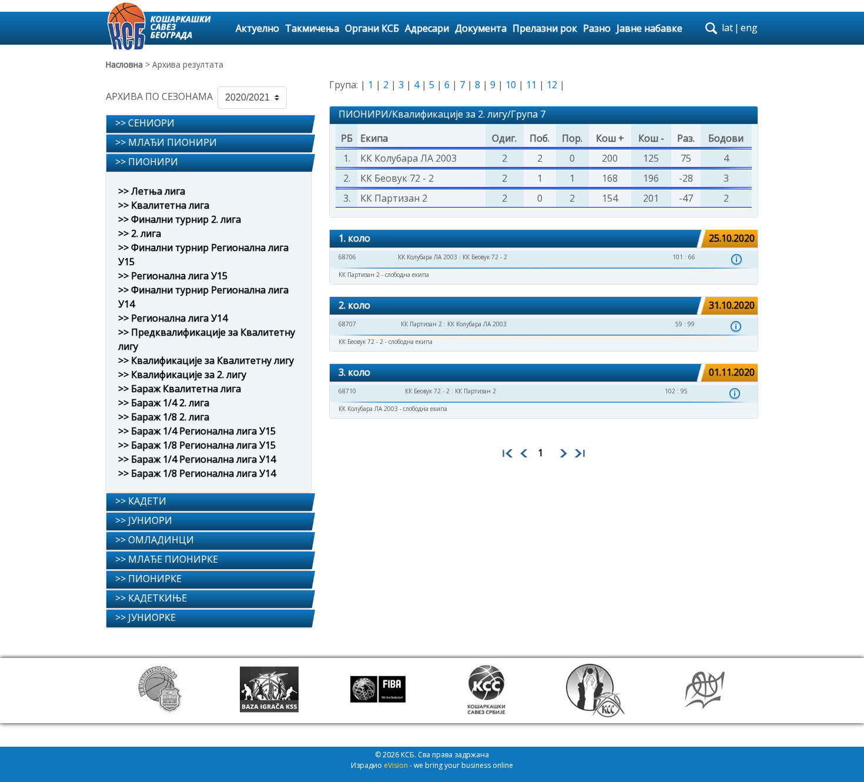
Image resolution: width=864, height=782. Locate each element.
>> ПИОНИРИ (146, 161)
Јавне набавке (649, 28)
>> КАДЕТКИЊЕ (151, 597)
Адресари (427, 28)
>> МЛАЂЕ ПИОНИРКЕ (166, 559)
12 (552, 84)
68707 (347, 324)
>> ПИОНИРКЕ (148, 578)
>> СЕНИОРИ (145, 122)
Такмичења (312, 28)
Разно (597, 28)
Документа (481, 28)
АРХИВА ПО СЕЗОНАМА (159, 96)
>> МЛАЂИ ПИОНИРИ (166, 142)
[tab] (208, 124)
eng (749, 27)
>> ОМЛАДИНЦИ (154, 539)
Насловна (124, 64)
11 (531, 84)
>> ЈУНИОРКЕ (145, 617)
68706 (347, 257)
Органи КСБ (372, 28)
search (711, 28)
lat (727, 27)
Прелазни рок (545, 28)
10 (510, 84)
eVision (396, 765)
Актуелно (257, 28)
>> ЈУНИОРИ (143, 520)
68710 (347, 391)
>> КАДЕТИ (140, 500)
